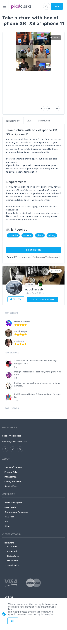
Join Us (9, 596)
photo (40, 235)
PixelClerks (12, 560)
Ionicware (9, 542)
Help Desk (16, 435)
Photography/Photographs (45, 257)
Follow (16, 299)
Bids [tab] (29, 120)
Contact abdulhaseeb (42, 299)
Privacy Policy (12, 472)
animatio (27, 235)
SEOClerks (12, 546)
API (6, 521)
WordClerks (13, 565)
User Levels (10, 507)
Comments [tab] (44, 120)
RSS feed (9, 516)
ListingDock (13, 556)
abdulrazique (20, 331)
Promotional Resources (16, 512)
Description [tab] (13, 120)
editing (51, 235)
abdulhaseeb (34, 289)
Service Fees (11, 486)
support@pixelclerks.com (14, 441)
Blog (7, 526)
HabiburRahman (22, 321)
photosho (13, 235)
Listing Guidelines (13, 481)
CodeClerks (13, 551)
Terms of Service (13, 467)
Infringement (11, 476)
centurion (19, 341)
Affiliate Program (13, 502)
